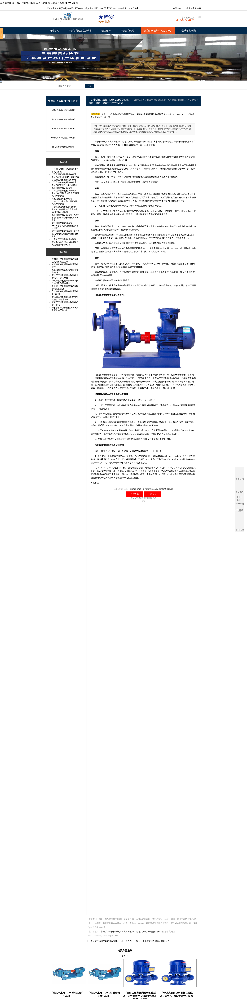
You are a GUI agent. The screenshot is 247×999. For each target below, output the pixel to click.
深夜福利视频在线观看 (80, 30)
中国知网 (170, 489)
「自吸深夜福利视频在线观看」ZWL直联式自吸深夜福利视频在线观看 (65, 193)
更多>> (125, 956)
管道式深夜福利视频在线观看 (63, 138)
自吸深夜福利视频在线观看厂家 (155, 489)
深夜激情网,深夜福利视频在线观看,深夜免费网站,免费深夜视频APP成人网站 (39, 3)
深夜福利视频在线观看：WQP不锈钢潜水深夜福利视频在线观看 (65, 217)
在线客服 (176, 8)
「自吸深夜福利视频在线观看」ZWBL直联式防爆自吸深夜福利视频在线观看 (65, 242)
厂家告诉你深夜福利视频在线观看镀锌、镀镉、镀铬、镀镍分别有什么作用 (133, 931)
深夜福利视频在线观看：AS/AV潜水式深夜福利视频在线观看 (65, 225)
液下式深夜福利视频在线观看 (63, 129)
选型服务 (106, 30)
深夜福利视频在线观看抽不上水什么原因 (113, 941)
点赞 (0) (134, 494)
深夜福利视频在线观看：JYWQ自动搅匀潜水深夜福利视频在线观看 (65, 201)
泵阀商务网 (140, 489)
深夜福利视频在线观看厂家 (157, 100)
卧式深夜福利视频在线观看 (63, 147)
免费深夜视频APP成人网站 (158, 30)
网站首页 (54, 30)
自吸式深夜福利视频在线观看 (63, 110)
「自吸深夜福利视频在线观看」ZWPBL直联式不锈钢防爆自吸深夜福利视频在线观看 (65, 177)
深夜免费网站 (127, 30)
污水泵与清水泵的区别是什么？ (154, 941)
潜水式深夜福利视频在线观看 (63, 119)
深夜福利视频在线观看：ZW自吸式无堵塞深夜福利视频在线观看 (66, 234)
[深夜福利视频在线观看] (68, 19)
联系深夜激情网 (193, 8)
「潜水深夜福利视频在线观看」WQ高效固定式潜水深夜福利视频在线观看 (65, 209)
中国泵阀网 (132, 489)
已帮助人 (152, 494)
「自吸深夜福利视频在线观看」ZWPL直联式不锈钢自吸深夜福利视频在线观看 (65, 185)
